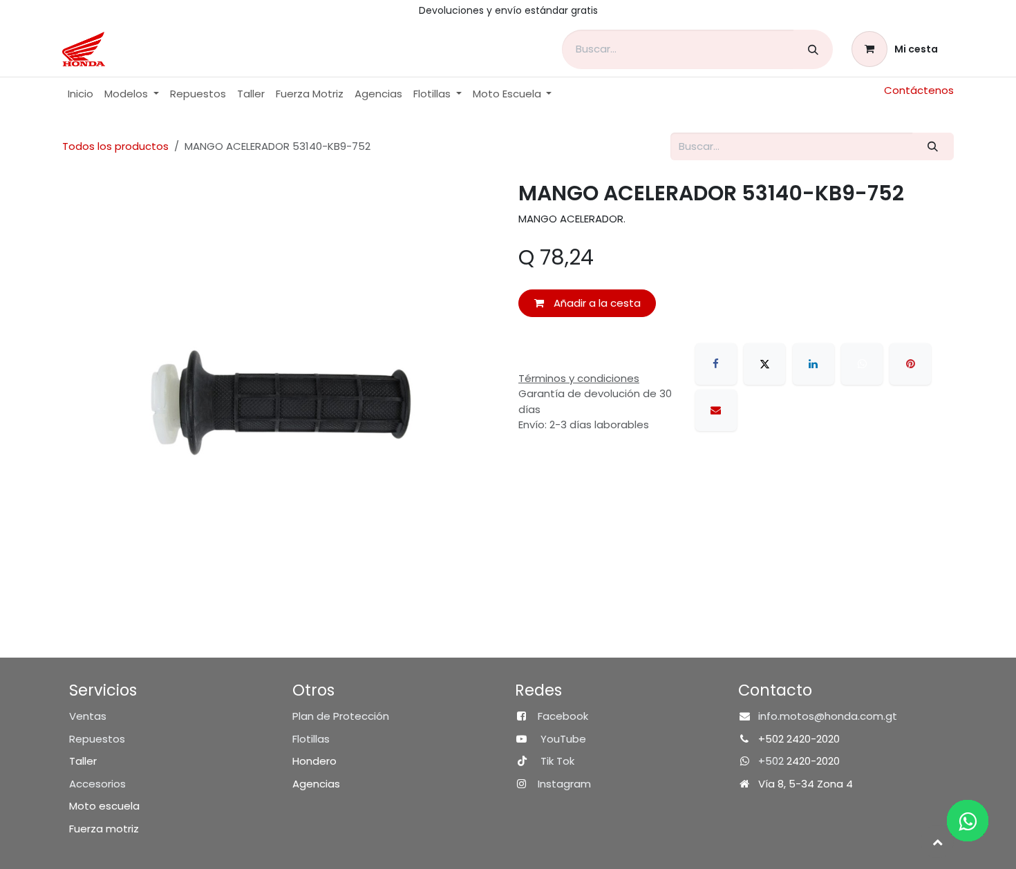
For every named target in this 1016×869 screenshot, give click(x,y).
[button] (937, 841)
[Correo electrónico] (716, 410)
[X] (764, 364)
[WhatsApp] (862, 364)
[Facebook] (716, 364)
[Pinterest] (910, 364)
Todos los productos (115, 146)
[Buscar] (813, 49)
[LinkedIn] (813, 364)
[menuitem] (80, 94)
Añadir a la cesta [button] (596, 303)
